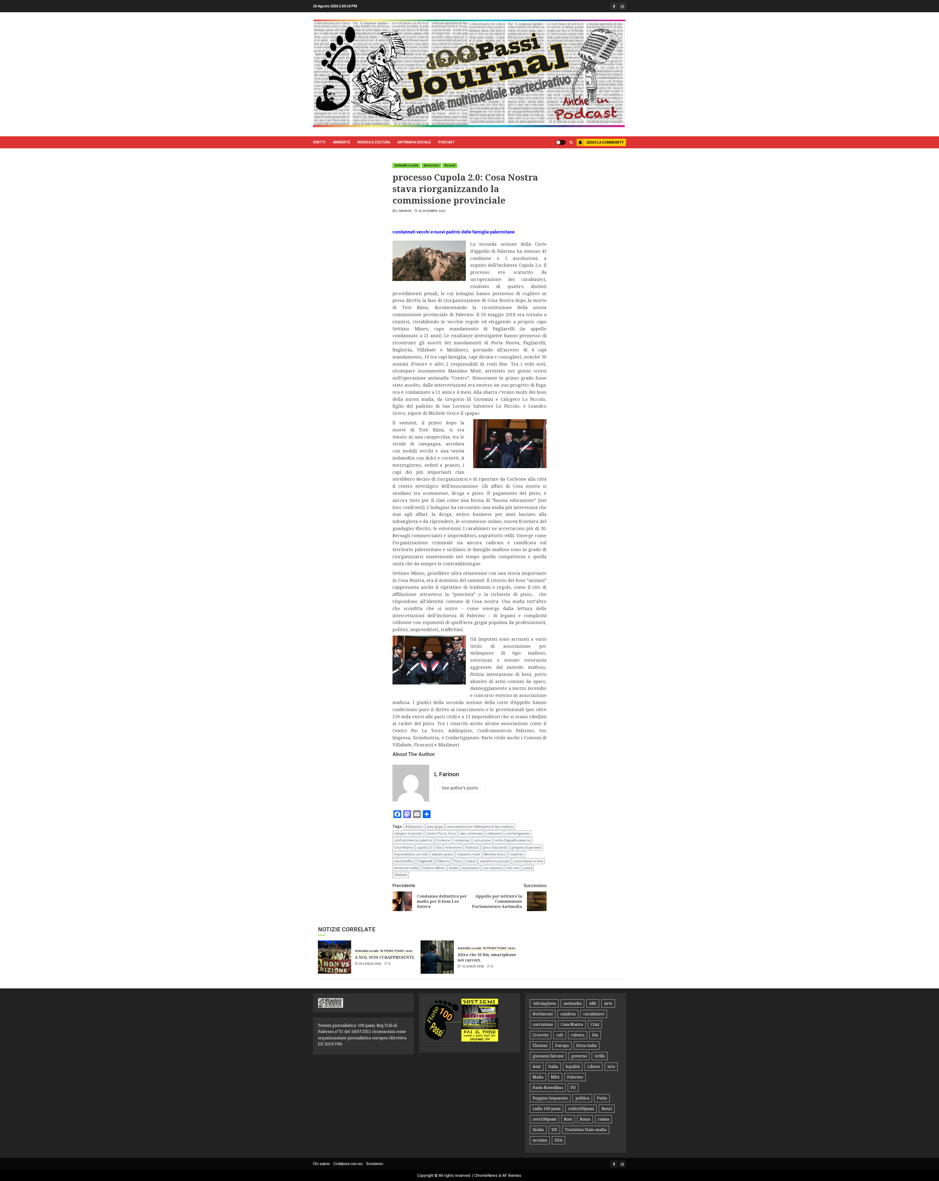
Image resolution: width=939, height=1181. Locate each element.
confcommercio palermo (413, 840)
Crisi (595, 1024)
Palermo (443, 861)
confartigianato (518, 833)
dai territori (431, 165)
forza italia (586, 1045)
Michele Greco (495, 854)
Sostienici (374, 1163)
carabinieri (593, 1014)
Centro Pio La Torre (441, 833)
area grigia (435, 827)
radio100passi (581, 1108)
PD (573, 1087)
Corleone (443, 840)
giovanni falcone (548, 1056)
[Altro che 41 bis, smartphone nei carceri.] (437, 957)
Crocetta (540, 1035)
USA (558, 1140)
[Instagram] (622, 6)
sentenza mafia (406, 868)
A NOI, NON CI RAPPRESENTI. (385, 957)
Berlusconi (543, 1014)
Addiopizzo (414, 827)
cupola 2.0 (424, 847)
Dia (438, 847)
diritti (319, 142)
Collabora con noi (348, 1163)
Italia (553, 1066)
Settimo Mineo (433, 868)
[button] (571, 142)
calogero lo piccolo (408, 833)
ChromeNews (485, 1175)
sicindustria (470, 868)
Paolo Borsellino (548, 1087)
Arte (608, 1003)
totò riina (513, 868)
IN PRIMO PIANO (392, 951)
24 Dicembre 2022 (432, 211)
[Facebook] (614, 6)
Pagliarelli (425, 861)
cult (559, 1035)
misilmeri (517, 854)
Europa (562, 1045)
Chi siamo (321, 1163)
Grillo (599, 1056)
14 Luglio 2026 (472, 966)
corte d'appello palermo (512, 840)
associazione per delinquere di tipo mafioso (480, 827)
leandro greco (442, 854)
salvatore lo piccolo (494, 861)
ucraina (540, 1140)
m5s (611, 1066)
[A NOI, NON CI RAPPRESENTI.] (334, 957)
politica (582, 1098)
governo (579, 1056)
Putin (602, 1098)
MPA (555, 1077)
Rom (568, 1119)
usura (528, 868)
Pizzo (458, 861)
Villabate (400, 875)
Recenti (449, 165)
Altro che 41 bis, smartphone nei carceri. (487, 957)
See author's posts (460, 787)
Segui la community (605, 142)
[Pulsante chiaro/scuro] (561, 142)
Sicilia (453, 868)
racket (471, 861)
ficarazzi (472, 847)
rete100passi (544, 1119)
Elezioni (540, 1045)
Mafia (538, 1077)
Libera (593, 1066)
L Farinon (403, 211)
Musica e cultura (374, 142)
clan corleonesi (471, 833)
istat (537, 1066)
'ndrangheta (544, 1003)
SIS (554, 1129)
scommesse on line (528, 861)
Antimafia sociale (414, 142)
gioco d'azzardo (495, 847)
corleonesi (462, 840)
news (409, 951)
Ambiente (341, 142)
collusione (494, 833)
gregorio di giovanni (526, 847)
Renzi (607, 1108)
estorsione (453, 847)
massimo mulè (468, 854)
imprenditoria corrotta (411, 854)
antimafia (572, 1003)
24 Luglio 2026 (370, 963)
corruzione (482, 840)
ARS (592, 1003)
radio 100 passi (546, 1108)
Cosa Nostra (403, 847)
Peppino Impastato (550, 1098)
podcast (446, 142)
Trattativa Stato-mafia (585, 1129)
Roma (585, 1119)
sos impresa (492, 868)
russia (603, 1119)
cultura (577, 1035)
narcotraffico (404, 861)
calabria (568, 1014)
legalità (573, 1066)
